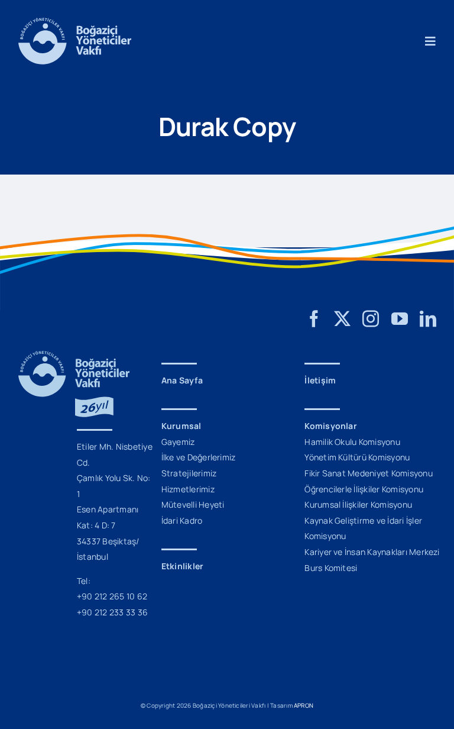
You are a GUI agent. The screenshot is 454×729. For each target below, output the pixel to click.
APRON (303, 705)
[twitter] (342, 319)
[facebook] (314, 319)
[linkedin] (428, 319)
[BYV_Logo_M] (75, 22)
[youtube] (399, 319)
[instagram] (370, 319)
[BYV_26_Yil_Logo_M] (74, 355)
